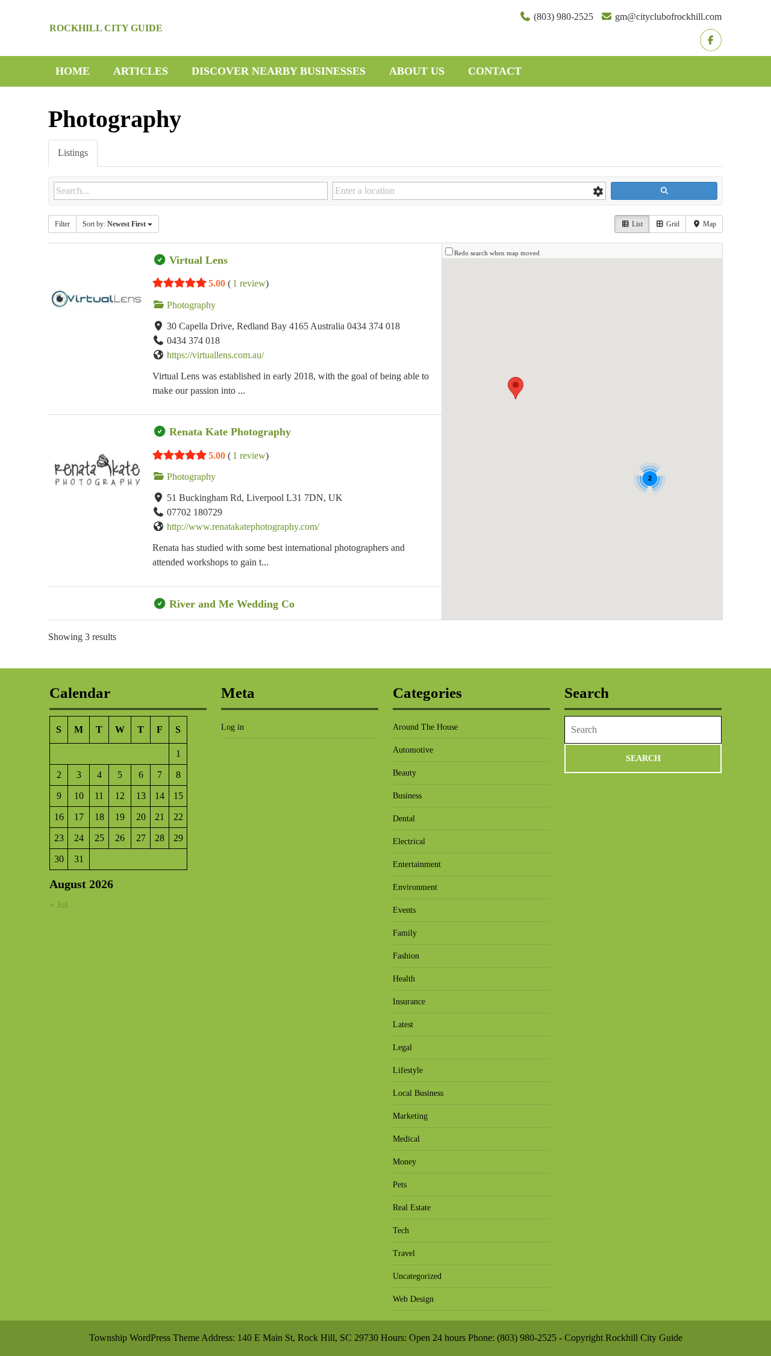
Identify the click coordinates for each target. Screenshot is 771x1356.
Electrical (409, 841)
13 (141, 796)
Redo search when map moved (497, 253)
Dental (404, 818)
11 (99, 796)
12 (120, 796)
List (636, 224)
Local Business (418, 1093)
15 (178, 796)
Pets (400, 1184)
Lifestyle (408, 1070)
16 (59, 817)
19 (120, 817)
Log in (232, 727)
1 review (249, 283)
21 (159, 817)
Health (404, 978)
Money (404, 1161)
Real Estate (412, 1207)
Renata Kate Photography (230, 432)
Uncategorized (417, 1276)
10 (79, 796)
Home (72, 71)
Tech (401, 1230)
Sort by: (114, 224)
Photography (190, 305)
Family (405, 933)
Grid (671, 224)
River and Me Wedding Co (232, 604)
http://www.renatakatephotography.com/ (243, 526)
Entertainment (417, 864)
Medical (406, 1138)
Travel (404, 1253)
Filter (62, 224)
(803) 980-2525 (563, 16)
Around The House (425, 727)
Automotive (413, 749)
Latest (403, 1024)
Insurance (409, 1001)
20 (141, 817)
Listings (73, 153)
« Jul (58, 905)
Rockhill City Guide (106, 28)
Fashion (406, 955)
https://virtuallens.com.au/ (215, 355)
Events (404, 910)
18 (99, 817)
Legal (402, 1047)
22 (178, 817)
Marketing (410, 1116)
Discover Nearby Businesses (279, 71)
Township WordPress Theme (144, 1338)
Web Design (413, 1299)
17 (79, 817)
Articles (140, 71)
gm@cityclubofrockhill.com (668, 16)
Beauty (404, 772)
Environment (415, 887)
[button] (515, 388)
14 (159, 796)
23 (59, 838)
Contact (495, 71)
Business (407, 795)
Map (708, 224)
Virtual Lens (198, 260)
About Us (417, 71)
